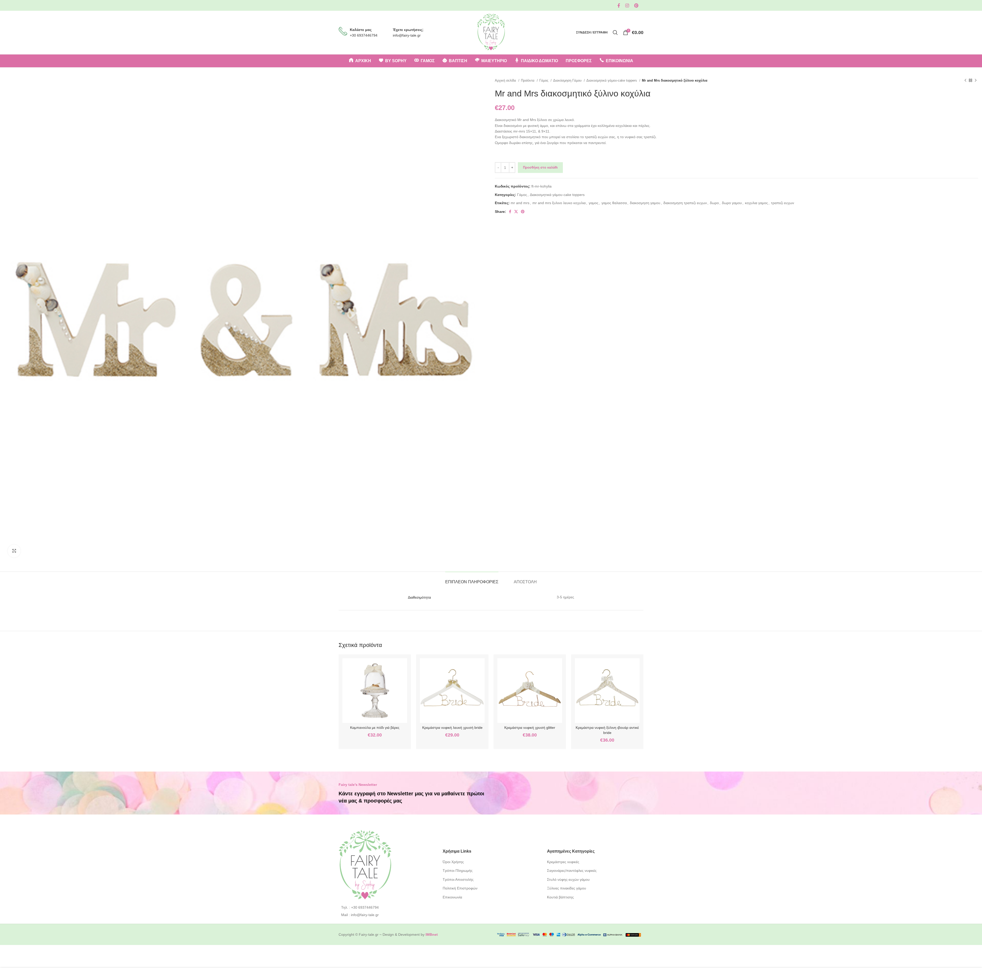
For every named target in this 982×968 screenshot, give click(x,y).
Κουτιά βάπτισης (560, 897)
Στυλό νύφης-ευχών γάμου (568, 879)
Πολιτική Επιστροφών (460, 888)
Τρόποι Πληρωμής (458, 870)
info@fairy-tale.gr (407, 35)
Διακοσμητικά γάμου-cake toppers (612, 80)
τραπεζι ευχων (782, 203)
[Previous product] (965, 80)
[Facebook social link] (619, 5)
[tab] (471, 579)
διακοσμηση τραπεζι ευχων (685, 203)
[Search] (615, 32)
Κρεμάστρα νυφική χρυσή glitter (529, 727)
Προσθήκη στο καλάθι (540, 167)
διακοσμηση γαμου (645, 203)
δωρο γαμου (732, 203)
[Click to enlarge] (14, 551)
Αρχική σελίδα (506, 80)
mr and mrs (520, 203)
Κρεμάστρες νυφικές (563, 862)
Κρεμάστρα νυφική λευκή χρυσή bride (452, 727)
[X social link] (516, 211)
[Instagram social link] (627, 5)
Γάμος (544, 80)
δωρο (714, 203)
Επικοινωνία (452, 897)
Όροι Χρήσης (453, 862)
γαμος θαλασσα (614, 203)
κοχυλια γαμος (756, 203)
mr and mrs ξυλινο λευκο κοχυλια (559, 203)
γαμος (593, 203)
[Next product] (975, 80)
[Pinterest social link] (636, 5)
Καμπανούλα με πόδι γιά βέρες (374, 727)
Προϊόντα (528, 80)
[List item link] (387, 907)
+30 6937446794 (363, 35)
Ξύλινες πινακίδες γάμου (566, 888)
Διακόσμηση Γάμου (568, 80)
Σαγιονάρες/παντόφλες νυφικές (572, 870)
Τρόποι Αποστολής (458, 879)
